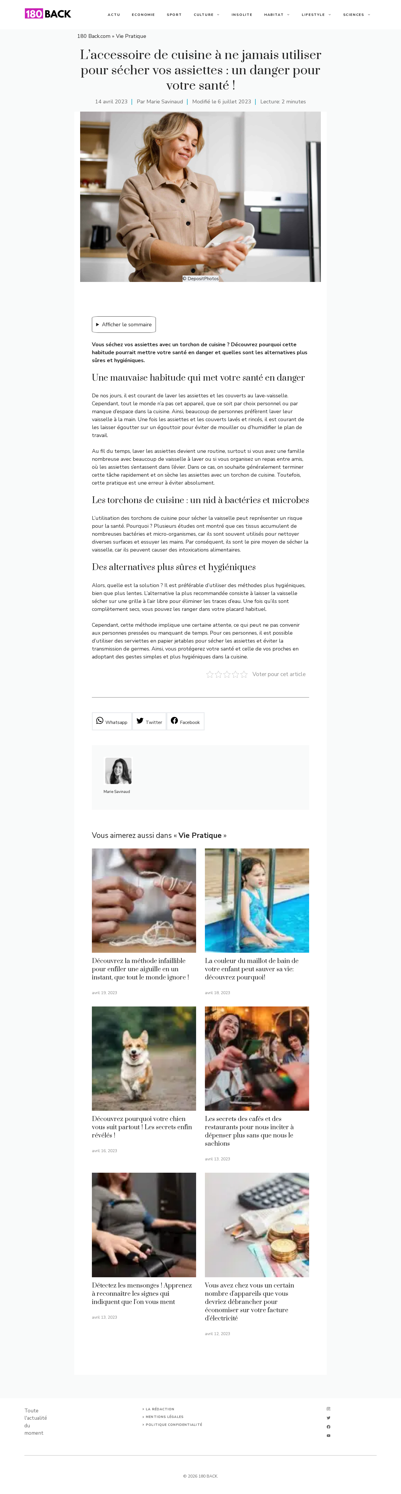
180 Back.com (93, 36)
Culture (204, 14)
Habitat (274, 14)
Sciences (353, 14)
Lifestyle (313, 14)
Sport (174, 14)
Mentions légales (165, 1417)
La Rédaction (160, 1409)
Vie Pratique (131, 36)
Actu (114, 14)
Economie (143, 14)
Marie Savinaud (164, 101)
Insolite (242, 14)
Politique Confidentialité (174, 1425)
